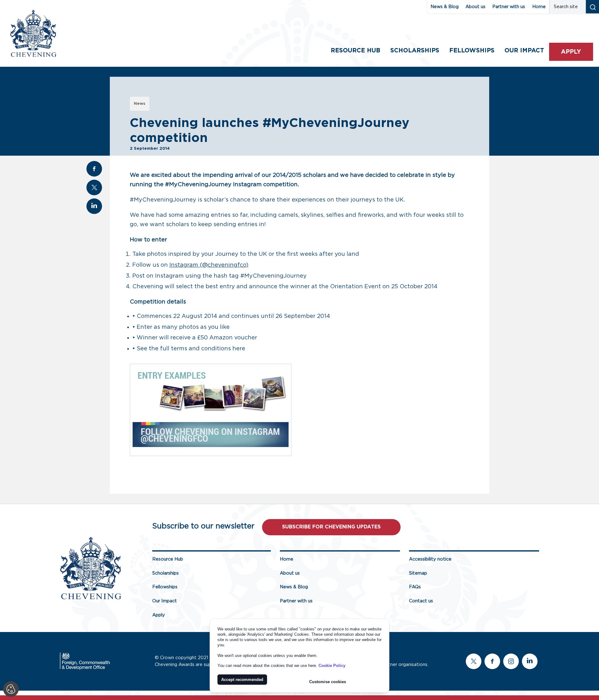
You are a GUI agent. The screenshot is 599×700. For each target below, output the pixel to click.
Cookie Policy (332, 665)
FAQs (415, 587)
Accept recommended (242, 679)
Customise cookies (327, 681)
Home (539, 6)
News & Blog (445, 6)
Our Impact (164, 601)
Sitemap (418, 573)
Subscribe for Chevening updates (331, 526)
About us (475, 6)
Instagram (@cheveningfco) (208, 265)
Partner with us (508, 6)
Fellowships (471, 51)
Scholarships (414, 51)
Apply (571, 52)
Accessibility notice (430, 559)
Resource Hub (355, 51)
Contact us (421, 601)
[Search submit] (592, 6)
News (139, 104)
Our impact (524, 51)
